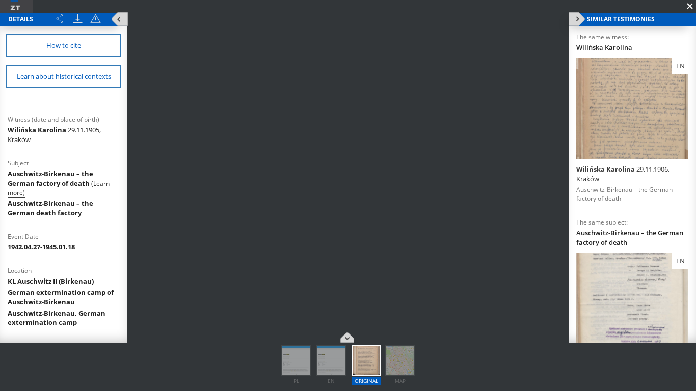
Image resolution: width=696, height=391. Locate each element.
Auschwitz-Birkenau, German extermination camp (56, 318)
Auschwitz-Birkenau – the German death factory (50, 208)
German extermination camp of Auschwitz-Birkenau (61, 297)
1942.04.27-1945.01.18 (41, 247)
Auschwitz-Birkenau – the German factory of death (50, 178)
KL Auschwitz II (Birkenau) (51, 281)
